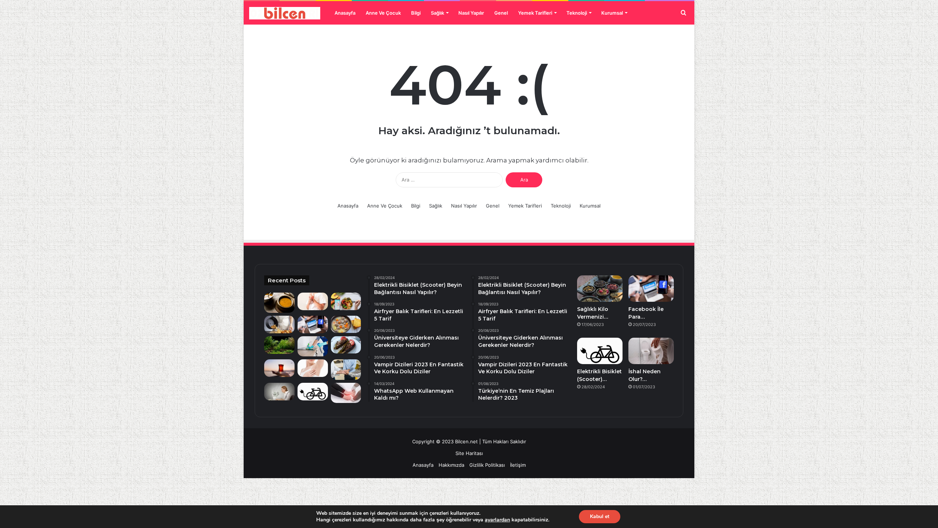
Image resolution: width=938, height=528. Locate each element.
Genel (501, 13)
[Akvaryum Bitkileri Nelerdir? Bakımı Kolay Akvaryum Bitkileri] (279, 345)
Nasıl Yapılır (471, 13)
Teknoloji (576, 13)
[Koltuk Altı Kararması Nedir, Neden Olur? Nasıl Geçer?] (313, 368)
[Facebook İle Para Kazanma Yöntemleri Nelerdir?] (313, 324)
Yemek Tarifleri (535, 13)
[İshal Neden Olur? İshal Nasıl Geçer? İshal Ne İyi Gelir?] (651, 351)
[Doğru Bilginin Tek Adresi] (284, 13)
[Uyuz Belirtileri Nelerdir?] (313, 301)
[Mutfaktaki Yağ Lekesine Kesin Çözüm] (313, 346)
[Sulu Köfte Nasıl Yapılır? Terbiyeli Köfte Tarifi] (346, 324)
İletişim (518, 465)
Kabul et (599, 516)
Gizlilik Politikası (487, 465)
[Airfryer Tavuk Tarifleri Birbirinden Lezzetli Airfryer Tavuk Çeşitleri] (279, 324)
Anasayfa (345, 13)
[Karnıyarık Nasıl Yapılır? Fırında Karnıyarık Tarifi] (346, 344)
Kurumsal (612, 13)
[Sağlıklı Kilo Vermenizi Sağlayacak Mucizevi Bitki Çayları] (600, 288)
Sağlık (437, 13)
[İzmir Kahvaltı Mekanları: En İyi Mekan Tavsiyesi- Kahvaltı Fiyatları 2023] (279, 368)
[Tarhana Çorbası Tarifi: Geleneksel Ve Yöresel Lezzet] (279, 303)
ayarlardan (497, 520)
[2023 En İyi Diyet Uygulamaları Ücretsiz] (346, 301)
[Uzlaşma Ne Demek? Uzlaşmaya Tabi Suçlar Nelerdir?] (346, 369)
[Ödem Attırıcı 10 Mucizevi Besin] (346, 393)
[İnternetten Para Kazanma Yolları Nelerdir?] (279, 391)
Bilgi (416, 13)
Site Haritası (469, 453)
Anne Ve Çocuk (383, 13)
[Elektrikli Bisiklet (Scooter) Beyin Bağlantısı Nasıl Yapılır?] (313, 391)
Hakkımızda (451, 465)
